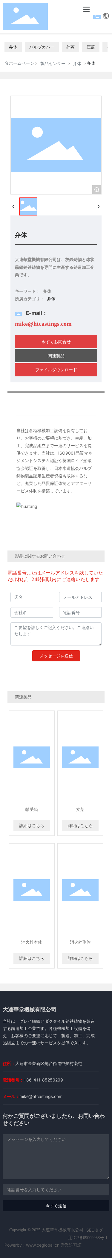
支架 (80, 809)
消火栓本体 (31, 942)
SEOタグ (94, 1230)
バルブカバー (41, 46)
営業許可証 (71, 1245)
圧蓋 (91, 46)
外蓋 (70, 46)
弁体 (13, 46)
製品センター (52, 63)
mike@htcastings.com (43, 323)
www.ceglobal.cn (42, 1245)
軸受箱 (31, 809)
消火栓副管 (80, 942)
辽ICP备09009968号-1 (88, 1238)
